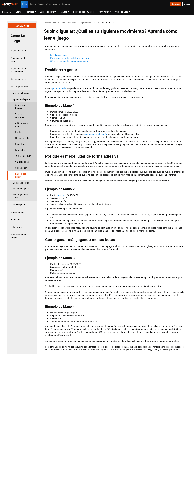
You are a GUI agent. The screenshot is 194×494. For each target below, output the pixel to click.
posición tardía (59, 88)
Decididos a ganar (58, 55)
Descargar (6, 12)
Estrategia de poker (68, 23)
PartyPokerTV (105, 12)
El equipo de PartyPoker (83, 12)
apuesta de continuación (95, 134)
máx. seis (62, 195)
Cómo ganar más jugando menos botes (69, 61)
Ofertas (19, 12)
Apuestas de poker (88, 23)
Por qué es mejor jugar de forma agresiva (69, 58)
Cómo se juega (50, 23)
